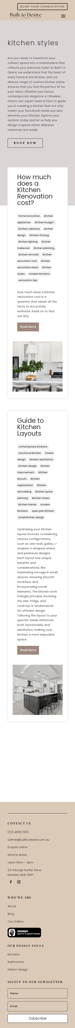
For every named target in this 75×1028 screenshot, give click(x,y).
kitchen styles (40, 498)
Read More (28, 327)
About (12, 906)
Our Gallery (16, 921)
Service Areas (17, 855)
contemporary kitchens (32, 446)
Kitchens (14, 954)
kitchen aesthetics (41, 459)
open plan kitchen (43, 511)
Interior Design (18, 970)
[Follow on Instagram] (19, 882)
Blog (11, 914)
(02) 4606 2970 (18, 832)
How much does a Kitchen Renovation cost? (35, 189)
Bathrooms (16, 962)
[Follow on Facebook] (11, 882)
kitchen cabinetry (29, 228)
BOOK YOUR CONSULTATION (42, 6)
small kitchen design (31, 517)
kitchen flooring (39, 235)
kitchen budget (44, 222)
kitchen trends (27, 504)
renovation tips (27, 280)
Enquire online (17, 847)
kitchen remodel (28, 254)
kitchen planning (44, 248)
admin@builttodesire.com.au (28, 840)
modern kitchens (39, 273)
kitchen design (27, 466)
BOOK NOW (25, 143)
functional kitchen (29, 453)
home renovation (29, 216)
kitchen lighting (28, 241)
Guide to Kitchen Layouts (30, 427)
